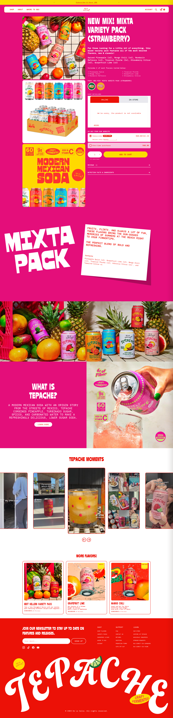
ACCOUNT (148, 10)
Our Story (136, 631)
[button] (119, 124)
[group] (86, 501)
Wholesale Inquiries (140, 637)
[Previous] (84, 540)
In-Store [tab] (133, 100)
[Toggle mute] (102, 530)
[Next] (89, 540)
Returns (118, 637)
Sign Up (79, 641)
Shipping (119, 640)
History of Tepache (140, 634)
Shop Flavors (101, 631)
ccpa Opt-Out (120, 646)
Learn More (43, 424)
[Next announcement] (119, 2)
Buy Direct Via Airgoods (142, 643)
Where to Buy (101, 640)
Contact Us (119, 634)
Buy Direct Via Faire (140, 646)
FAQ (117, 631)
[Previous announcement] (54, 2)
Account (100, 643)
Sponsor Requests (139, 640)
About (20, 10)
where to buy (33, 10)
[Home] (87, 10)
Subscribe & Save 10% (86, 2)
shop (12, 10)
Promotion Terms (121, 643)
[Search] (156, 9)
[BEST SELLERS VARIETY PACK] (101, 86)
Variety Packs (102, 634)
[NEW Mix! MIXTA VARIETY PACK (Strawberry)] (92, 86)
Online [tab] (104, 100)
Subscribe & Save (103, 637)
